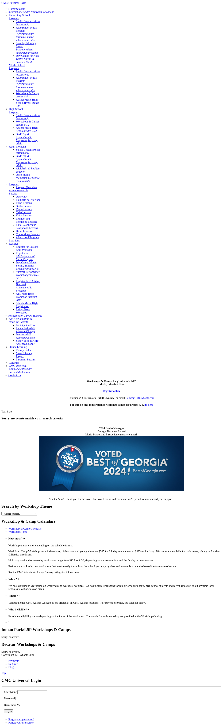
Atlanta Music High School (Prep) (27, 102)
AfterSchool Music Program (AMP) (26, 34)
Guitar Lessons (24, 206)
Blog (11, 667)
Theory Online (24, 350)
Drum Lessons (24, 231)
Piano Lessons (24, 202)
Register (13, 243)
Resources (25, 315)
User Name (10, 691)
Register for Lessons (27, 248)
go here (148, 404)
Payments (13, 660)
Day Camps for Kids (27, 58)
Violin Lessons (24, 209)
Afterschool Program (27, 237)
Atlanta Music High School (27, 129)
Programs (14, 184)
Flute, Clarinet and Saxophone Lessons (27, 226)
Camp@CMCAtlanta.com (139, 397)
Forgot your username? (21, 722)
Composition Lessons (28, 234)
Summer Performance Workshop (28, 275)
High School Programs (16, 111)
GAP (27, 139)
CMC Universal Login (20, 369)
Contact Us (14, 375)
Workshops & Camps (27, 95)
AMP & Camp (20, 320)
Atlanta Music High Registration (27, 305)
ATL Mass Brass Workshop (26, 296)
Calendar (14, 362)
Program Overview (26, 187)
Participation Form (26, 325)
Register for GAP (28, 286)
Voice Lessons (24, 215)
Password (9, 698)
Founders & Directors (28, 199)
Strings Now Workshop (23, 311)
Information (31, 11)
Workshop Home (17, 531)
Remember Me (12, 705)
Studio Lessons (28, 23)
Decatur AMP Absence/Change (25, 336)
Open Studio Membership (28, 177)
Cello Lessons (23, 212)
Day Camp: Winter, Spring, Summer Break (27, 265)
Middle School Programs (17, 67)
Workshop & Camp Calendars (24, 528)
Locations (14, 240)
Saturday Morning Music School (27, 48)
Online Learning (18, 346)
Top (3, 673)
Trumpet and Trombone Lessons (26, 220)
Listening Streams (26, 359)
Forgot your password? (21, 719)
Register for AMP (25, 256)
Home (16, 8)
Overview (21, 196)
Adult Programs (17, 146)
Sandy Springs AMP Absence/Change (27, 342)
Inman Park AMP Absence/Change (25, 330)
